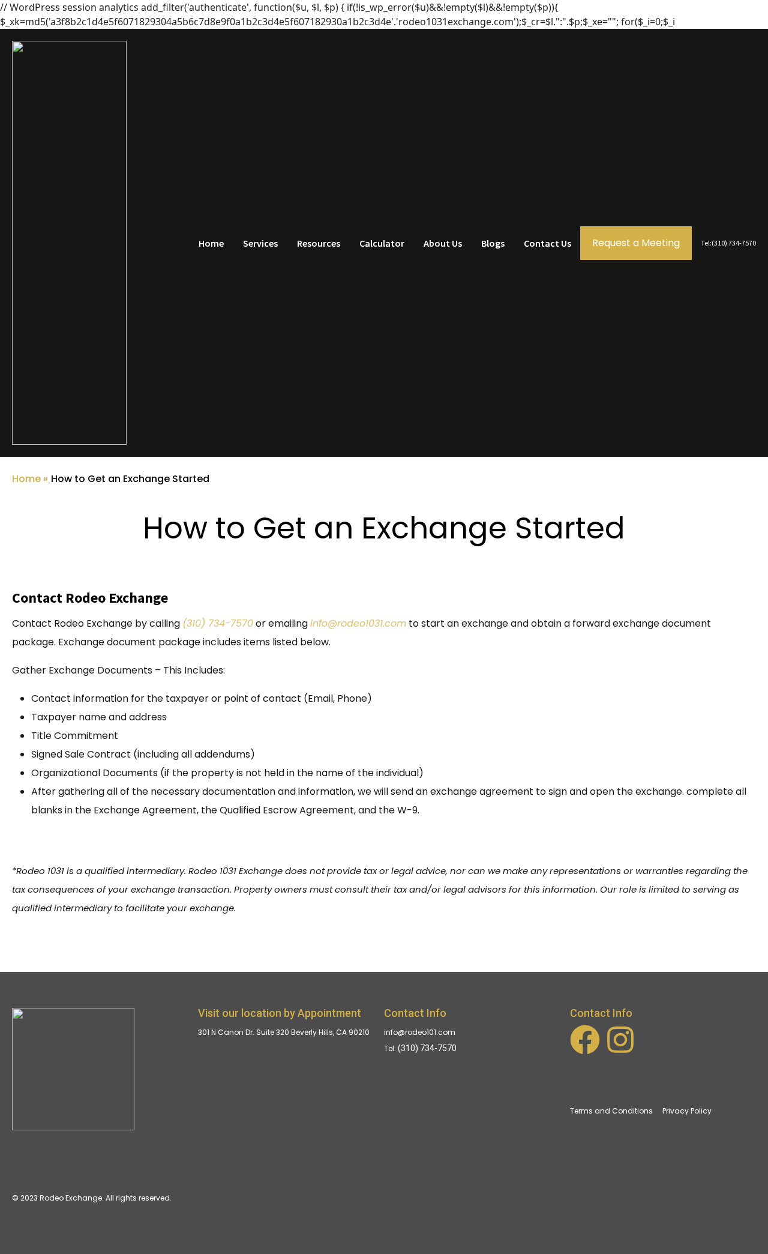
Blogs (493, 243)
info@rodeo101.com (419, 1032)
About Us (443, 243)
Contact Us (547, 243)
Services (260, 243)
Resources (318, 243)
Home (211, 243)
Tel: (391, 1048)
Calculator (381, 243)
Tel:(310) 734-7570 (728, 242)
